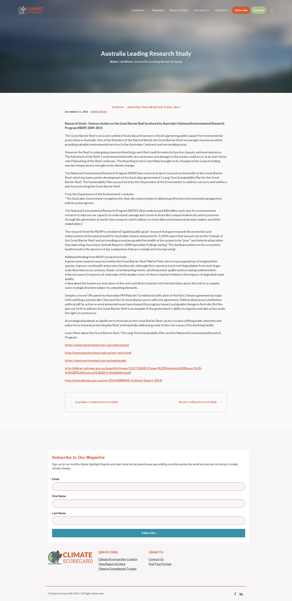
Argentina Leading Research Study (96, 402)
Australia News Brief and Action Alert (153, 107)
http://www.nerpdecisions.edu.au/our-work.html (98, 353)
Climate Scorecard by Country (118, 559)
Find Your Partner (160, 564)
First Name (59, 496)
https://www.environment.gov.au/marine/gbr (95, 360)
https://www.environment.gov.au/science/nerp (97, 345)
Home (114, 61)
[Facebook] (235, 594)
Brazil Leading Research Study (198, 402)
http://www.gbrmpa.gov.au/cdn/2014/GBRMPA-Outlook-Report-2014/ (113, 380)
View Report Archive (111, 564)
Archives (126, 61)
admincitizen (99, 111)
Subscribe (149, 533)
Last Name (59, 513)
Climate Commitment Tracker (117, 569)
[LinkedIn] (241, 594)
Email (55, 479)
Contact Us (156, 559)
